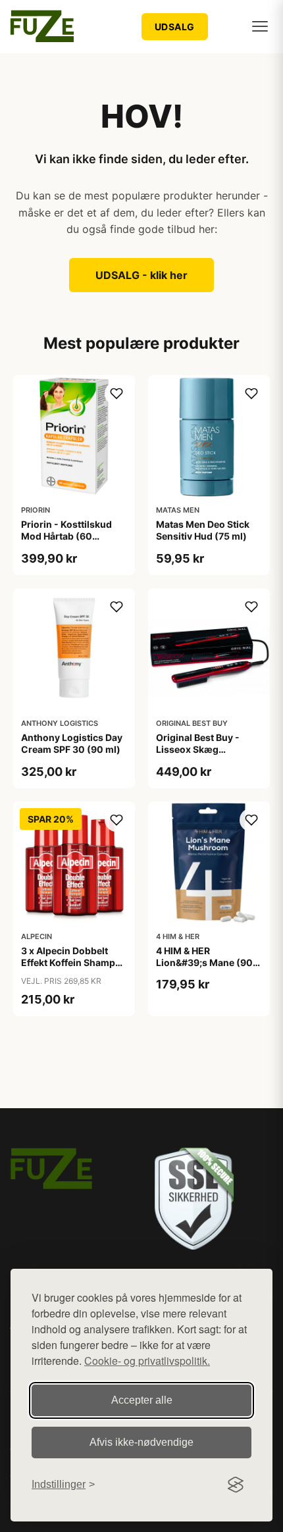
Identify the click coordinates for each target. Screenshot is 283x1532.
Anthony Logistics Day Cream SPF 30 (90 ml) (71, 743)
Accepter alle (141, 1400)
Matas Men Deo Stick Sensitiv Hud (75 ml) (202, 530)
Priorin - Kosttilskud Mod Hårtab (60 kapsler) (66, 536)
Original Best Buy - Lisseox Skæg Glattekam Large (198, 749)
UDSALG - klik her (141, 275)
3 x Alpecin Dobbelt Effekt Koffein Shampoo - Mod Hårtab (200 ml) (74, 962)
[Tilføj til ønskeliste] (116, 393)
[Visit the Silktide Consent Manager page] (235, 1484)
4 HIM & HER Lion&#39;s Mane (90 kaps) (204, 962)
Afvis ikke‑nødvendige (141, 1442)
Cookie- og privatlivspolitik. (147, 1360)
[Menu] (260, 26)
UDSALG (175, 26)
